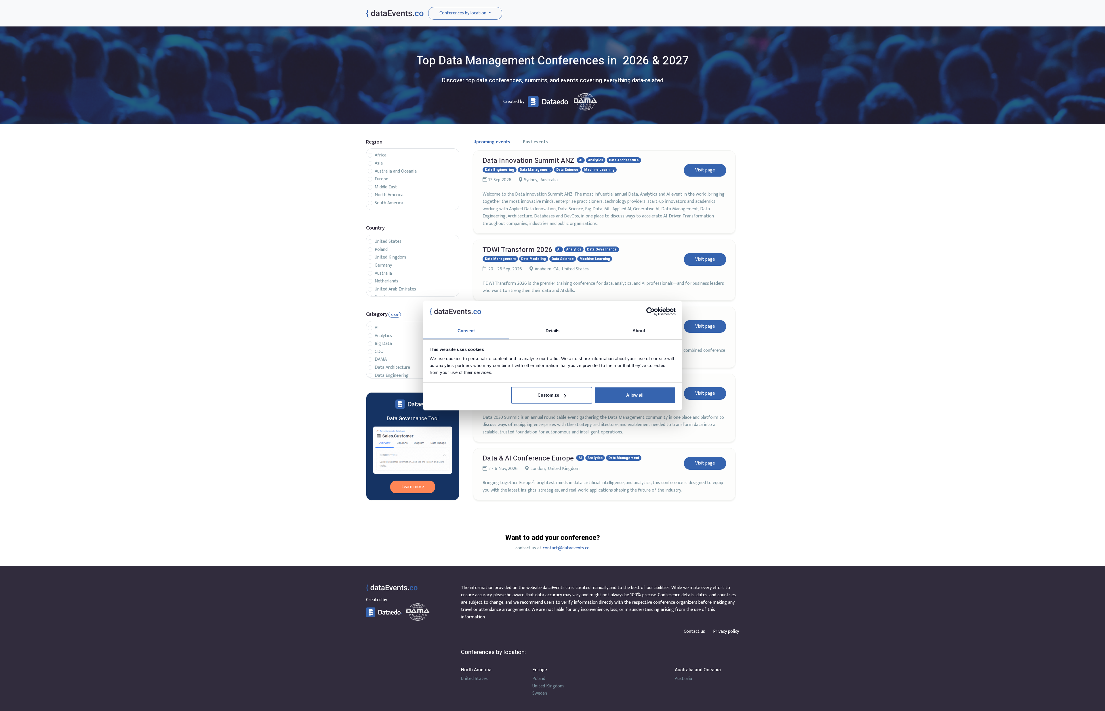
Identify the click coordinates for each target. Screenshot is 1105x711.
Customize (548, 395)
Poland (381, 249)
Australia (383, 273)
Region (374, 142)
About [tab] (638, 330)
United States (388, 241)
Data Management (535, 169)
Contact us (694, 631)
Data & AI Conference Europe (528, 458)
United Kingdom (390, 257)
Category (377, 314)
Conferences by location (463, 13)
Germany (383, 265)
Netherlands (386, 281)
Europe (381, 179)
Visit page (705, 170)
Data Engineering (392, 375)
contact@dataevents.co (566, 548)
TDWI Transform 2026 (517, 250)
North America (389, 195)
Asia (379, 163)
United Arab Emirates (395, 289)
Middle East (386, 187)
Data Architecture (392, 367)
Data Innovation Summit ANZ (528, 161)
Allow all (634, 395)
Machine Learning (599, 169)
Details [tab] (553, 330)
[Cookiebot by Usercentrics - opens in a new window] (650, 311)
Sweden (539, 693)
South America (389, 203)
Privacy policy (726, 631)
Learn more (412, 487)
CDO (379, 352)
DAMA (381, 359)
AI (376, 328)
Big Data (383, 343)
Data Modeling (533, 258)
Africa (380, 155)
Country (375, 228)
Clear (394, 315)
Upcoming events (491, 142)
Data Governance (602, 249)
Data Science (567, 169)
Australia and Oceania (396, 171)
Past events (535, 142)
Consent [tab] (466, 330)
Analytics (383, 336)
